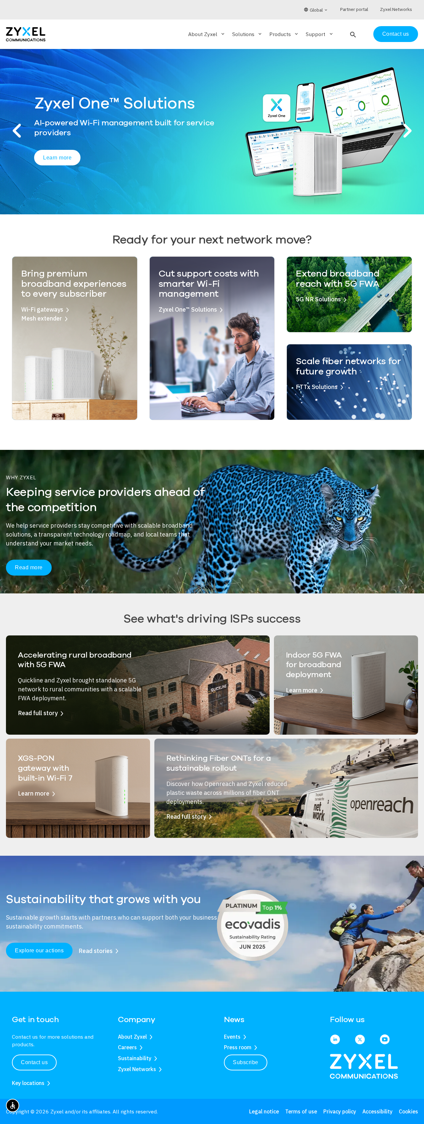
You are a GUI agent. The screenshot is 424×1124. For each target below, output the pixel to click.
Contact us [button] (34, 1062)
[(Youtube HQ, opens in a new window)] (385, 1040)
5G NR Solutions (318, 299)
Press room (237, 1047)
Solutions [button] (247, 34)
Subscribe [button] (245, 1062)
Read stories (96, 951)
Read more (29, 567)
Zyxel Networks (137, 1069)
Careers (127, 1047)
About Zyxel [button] (207, 34)
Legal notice (264, 1111)
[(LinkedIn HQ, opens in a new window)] (335, 1040)
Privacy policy (339, 1111)
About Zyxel (132, 1036)
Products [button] (284, 34)
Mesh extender (41, 318)
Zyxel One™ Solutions (188, 309)
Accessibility (377, 1111)
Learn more (57, 161)
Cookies (408, 1111)
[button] (352, 34)
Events (232, 1036)
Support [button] (320, 34)
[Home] (25, 33)
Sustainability (134, 1058)
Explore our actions (39, 950)
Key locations (28, 1083)
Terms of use (301, 1111)
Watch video (115, 162)
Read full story (38, 713)
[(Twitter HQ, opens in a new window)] (360, 1040)
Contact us (395, 34)
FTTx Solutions (317, 387)
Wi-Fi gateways (42, 309)
